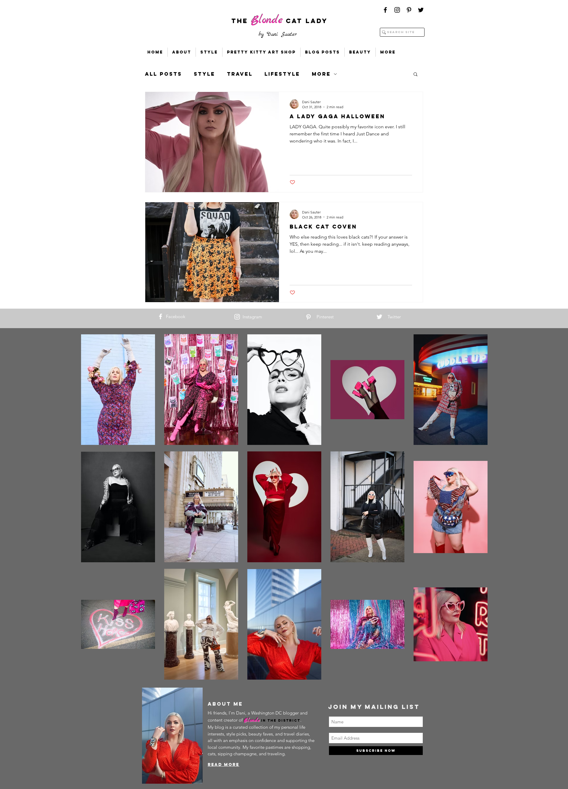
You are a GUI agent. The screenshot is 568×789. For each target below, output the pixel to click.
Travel (240, 74)
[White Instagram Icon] (237, 316)
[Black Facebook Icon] (385, 10)
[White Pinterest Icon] (308, 317)
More (321, 74)
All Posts (163, 74)
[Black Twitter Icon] (421, 10)
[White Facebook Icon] (160, 316)
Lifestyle (282, 74)
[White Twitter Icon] (379, 316)
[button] (415, 75)
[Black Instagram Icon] (397, 10)
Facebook (175, 316)
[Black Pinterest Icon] (409, 10)
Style (204, 74)
